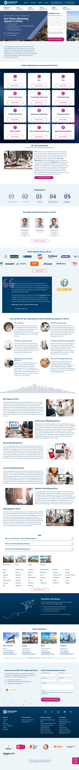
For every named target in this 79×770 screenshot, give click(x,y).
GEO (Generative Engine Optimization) (65, 722)
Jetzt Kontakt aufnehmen (44, 177)
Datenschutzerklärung (66, 614)
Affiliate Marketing (45, 729)
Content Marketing (30, 8)
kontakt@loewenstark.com (13, 33)
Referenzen (33, 2)
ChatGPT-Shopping (64, 729)
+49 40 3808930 (64, 652)
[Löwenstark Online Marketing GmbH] (11, 2)
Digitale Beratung (54, 8)
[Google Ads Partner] (8, 746)
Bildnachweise (46, 761)
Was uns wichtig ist (8, 725)
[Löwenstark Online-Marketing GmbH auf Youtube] (64, 712)
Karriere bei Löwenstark (27, 720)
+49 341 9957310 (26, 652)
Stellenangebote (26, 721)
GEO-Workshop (63, 720)
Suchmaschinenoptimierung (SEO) (47, 720)
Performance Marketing (7, 8)
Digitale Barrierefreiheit (66, 8)
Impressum (32, 761)
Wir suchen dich (26, 717)
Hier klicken (49, 703)
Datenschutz (39, 761)
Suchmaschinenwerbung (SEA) (48, 723)
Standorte (5, 723)
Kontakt (5, 720)
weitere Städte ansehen (39, 589)
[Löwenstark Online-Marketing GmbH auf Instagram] (45, 712)
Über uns (26, 2)
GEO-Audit (62, 725)
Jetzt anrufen (71, 2)
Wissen (5, 727)
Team (4, 721)
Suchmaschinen (42, 295)
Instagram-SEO (63, 727)
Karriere (40, 2)
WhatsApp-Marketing (64, 733)
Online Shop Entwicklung (46, 733)
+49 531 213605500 (11, 35)
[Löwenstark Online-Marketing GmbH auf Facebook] (52, 712)
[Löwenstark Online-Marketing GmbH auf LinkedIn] (58, 712)
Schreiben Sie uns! (58, 2)
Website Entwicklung (43, 8)
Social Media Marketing (46, 725)
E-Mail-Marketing (44, 727)
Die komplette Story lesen (21, 308)
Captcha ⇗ (52, 704)
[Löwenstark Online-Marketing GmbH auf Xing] (71, 712)
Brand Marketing (19, 8)
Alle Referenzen (39, 270)
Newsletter (5, 729)
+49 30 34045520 (45, 652)
